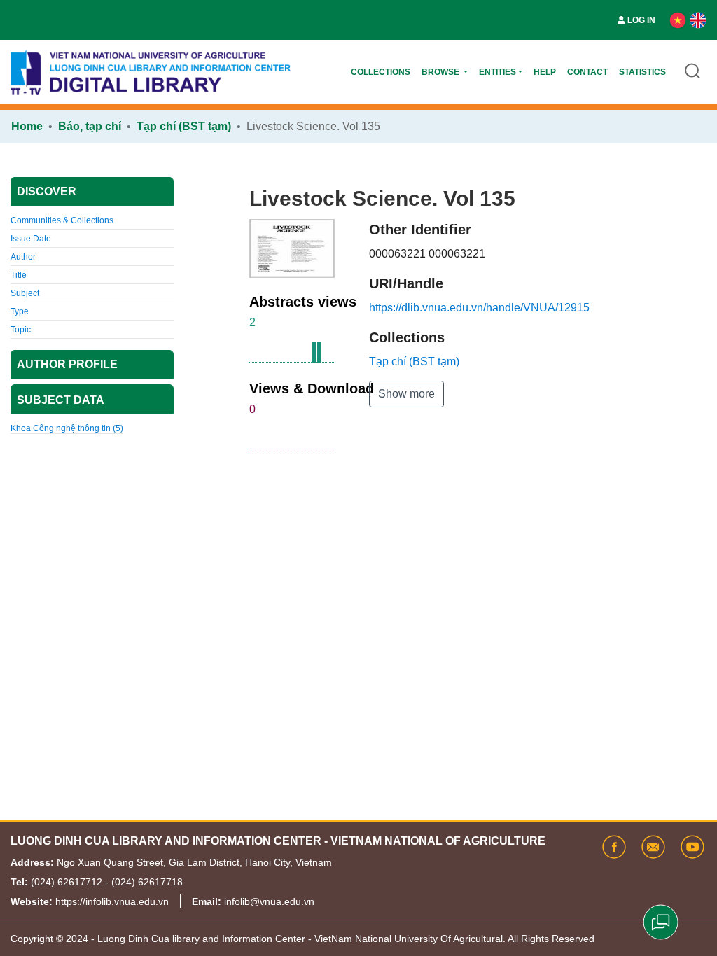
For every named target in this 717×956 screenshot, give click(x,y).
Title (19, 275)
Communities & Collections (62, 220)
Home (27, 126)
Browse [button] (441, 72)
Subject (25, 293)
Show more (406, 394)
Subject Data (60, 400)
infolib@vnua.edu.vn (269, 901)
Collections (380, 72)
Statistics (642, 72)
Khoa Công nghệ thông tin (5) (67, 428)
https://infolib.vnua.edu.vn (112, 901)
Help (545, 72)
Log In (641, 20)
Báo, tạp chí (89, 126)
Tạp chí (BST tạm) (184, 126)
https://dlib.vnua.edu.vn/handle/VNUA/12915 (479, 308)
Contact (587, 72)
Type (20, 311)
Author (23, 257)
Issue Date (31, 239)
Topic (21, 330)
